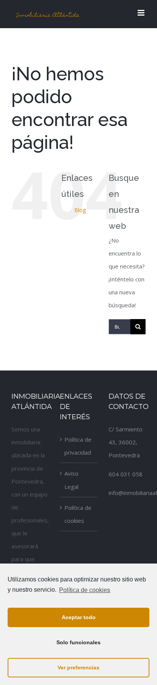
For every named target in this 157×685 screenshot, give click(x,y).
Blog (80, 210)
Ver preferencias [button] (78, 667)
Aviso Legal (71, 479)
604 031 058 (126, 474)
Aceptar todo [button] (79, 617)
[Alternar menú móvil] (142, 13)
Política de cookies (77, 514)
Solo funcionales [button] (78, 642)
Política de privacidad (77, 446)
